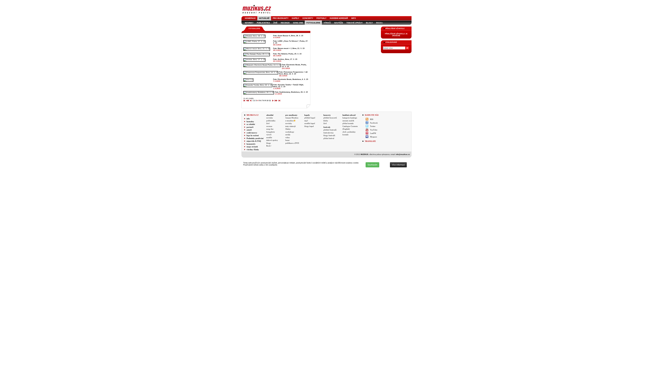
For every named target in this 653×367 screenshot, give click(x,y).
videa (287, 137)
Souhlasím (372, 165)
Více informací (398, 165)
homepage (250, 18)
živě (275, 23)
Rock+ (379, 23)
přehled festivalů (330, 130)
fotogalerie (313, 23)
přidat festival (328, 138)
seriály (287, 135)
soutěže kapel (309, 123)
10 (267, 100)
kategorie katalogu (349, 118)
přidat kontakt (348, 123)
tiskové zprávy (354, 23)
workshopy (289, 132)
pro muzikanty (280, 18)
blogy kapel (309, 126)
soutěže (338, 23)
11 (270, 100)
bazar (287, 140)
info (353, 18)
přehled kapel (309, 118)
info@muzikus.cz (403, 154)
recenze (285, 23)
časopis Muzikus (291, 118)
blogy (369, 23)
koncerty (308, 18)
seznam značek (348, 121)
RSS (371, 119)
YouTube (373, 130)
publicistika (263, 23)
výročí (327, 23)
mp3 (306, 121)
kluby (325, 121)
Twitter (372, 126)
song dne (298, 23)
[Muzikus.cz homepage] (256, 14)
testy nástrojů (290, 126)
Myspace (373, 137)
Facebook (374, 123)
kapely (295, 18)
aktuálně (264, 18)
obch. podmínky (349, 132)
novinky (249, 23)
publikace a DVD (292, 143)
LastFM (373, 133)
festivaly (321, 18)
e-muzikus (289, 121)
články (288, 129)
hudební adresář (339, 18)
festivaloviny (328, 133)
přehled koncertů (330, 118)
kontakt (345, 135)
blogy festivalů (329, 135)
